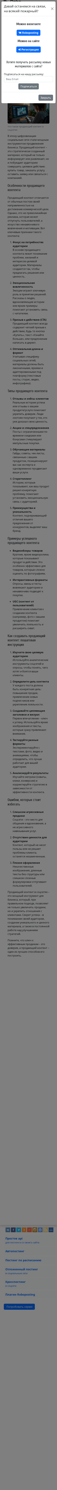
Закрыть (46, 97)
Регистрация (30, 49)
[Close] (52, 8)
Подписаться (28, 86)
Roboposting (30, 32)
